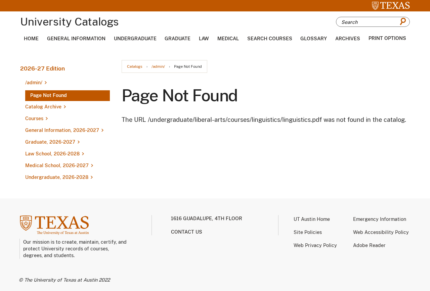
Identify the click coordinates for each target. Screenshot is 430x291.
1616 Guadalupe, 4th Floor (206, 218)
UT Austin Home (312, 219)
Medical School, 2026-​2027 (57, 165)
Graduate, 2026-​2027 (50, 142)
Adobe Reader (369, 245)
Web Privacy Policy (315, 245)
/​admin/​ (33, 82)
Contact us (186, 232)
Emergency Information (379, 219)
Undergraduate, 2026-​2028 (56, 177)
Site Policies (308, 232)
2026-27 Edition (42, 68)
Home (31, 38)
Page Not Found (48, 95)
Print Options (387, 38)
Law (204, 38)
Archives (347, 38)
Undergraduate (135, 38)
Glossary (313, 38)
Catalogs (134, 66)
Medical (228, 38)
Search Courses (269, 38)
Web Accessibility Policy (381, 232)
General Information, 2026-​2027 (62, 130)
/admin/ (158, 66)
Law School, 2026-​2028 (52, 153)
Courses (34, 118)
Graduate (177, 38)
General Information (76, 38)
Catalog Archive (43, 106)
